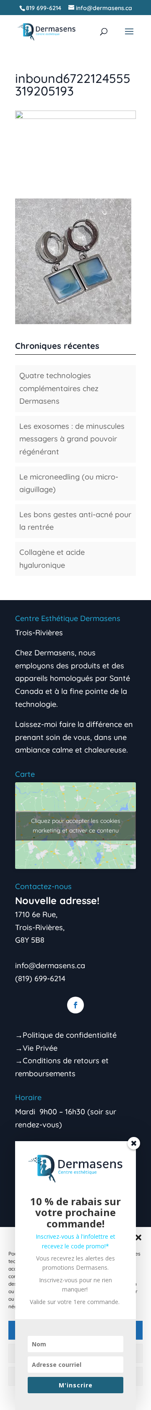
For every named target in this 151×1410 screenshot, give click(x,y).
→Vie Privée (36, 1048)
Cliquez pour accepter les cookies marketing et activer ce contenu (75, 825)
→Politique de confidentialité (66, 1035)
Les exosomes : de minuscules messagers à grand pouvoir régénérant (72, 438)
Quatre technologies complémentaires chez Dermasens (59, 388)
